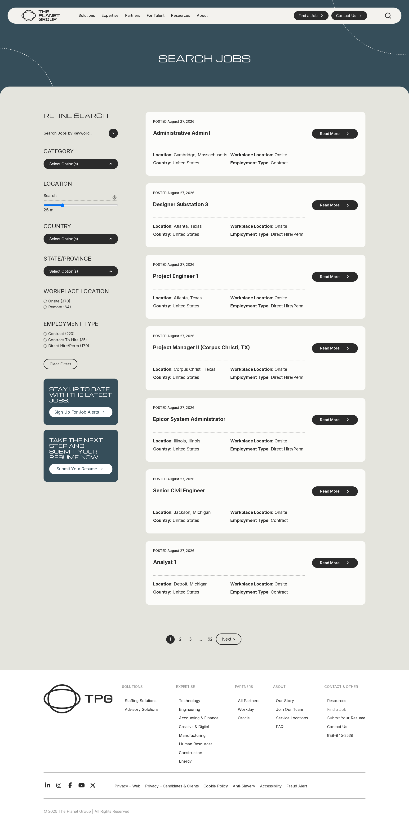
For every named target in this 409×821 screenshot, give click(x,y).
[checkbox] (81, 301)
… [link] (200, 639)
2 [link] (180, 639)
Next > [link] (228, 639)
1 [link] (170, 639)
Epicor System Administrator (189, 419)
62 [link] (210, 639)
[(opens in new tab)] (41, 15)
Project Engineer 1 (175, 276)
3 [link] (190, 639)
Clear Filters (60, 364)
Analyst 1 (164, 562)
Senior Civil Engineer (179, 490)
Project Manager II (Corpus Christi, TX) (201, 347)
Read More (330, 133)
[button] (311, 15)
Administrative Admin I (181, 133)
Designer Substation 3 (180, 204)
